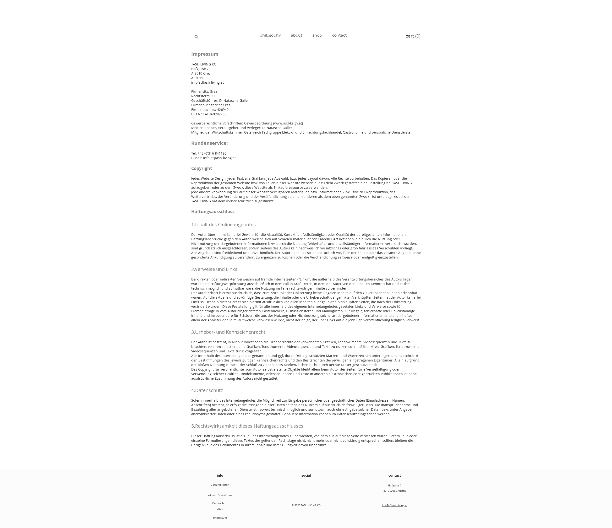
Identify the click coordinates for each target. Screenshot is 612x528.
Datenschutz (220, 503)
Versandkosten (220, 484)
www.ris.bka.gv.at (288, 123)
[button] (413, 35)
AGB (220, 509)
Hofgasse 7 (394, 485)
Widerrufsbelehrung (220, 495)
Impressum (220, 517)
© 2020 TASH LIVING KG (306, 505)
